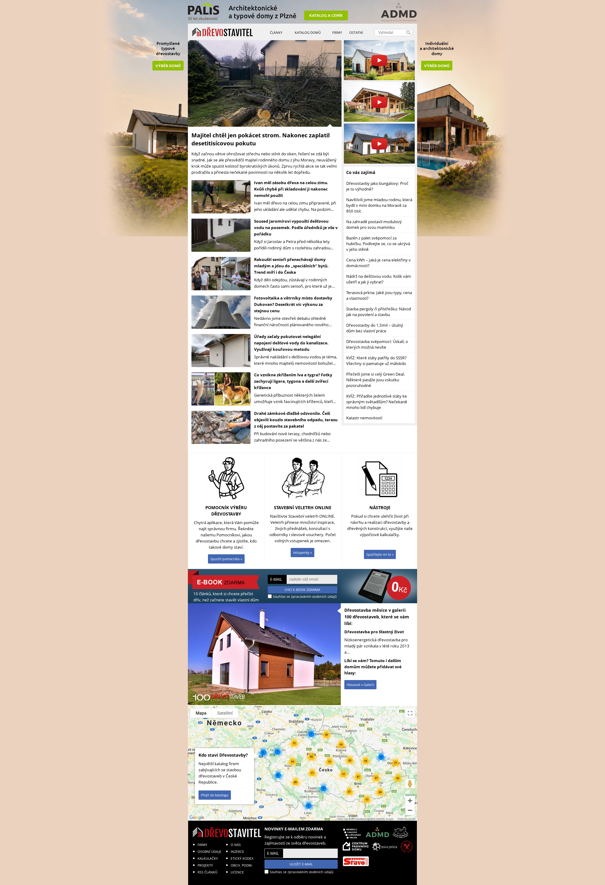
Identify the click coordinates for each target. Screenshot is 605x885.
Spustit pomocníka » (226, 559)
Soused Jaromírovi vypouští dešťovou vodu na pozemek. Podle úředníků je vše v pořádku (296, 227)
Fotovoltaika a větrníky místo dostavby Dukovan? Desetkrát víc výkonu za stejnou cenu (293, 304)
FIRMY (202, 844)
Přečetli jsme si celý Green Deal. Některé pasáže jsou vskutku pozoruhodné (375, 379)
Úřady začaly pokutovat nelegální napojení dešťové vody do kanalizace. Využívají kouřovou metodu (291, 343)
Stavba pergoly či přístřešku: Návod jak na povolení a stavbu (378, 311)
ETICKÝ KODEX (242, 858)
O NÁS (236, 844)
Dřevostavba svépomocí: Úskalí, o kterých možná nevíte (377, 344)
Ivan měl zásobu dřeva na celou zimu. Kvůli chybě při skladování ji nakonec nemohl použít (291, 189)
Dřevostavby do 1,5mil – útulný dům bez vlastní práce (374, 328)
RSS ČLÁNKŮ (207, 872)
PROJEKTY (205, 865)
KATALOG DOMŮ (308, 32)
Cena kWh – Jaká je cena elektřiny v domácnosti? (378, 262)
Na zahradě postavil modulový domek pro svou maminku (374, 224)
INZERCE (237, 851)
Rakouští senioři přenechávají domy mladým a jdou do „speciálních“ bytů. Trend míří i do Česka (291, 266)
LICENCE (237, 872)
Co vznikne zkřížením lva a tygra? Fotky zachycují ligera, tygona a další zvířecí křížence (293, 381)
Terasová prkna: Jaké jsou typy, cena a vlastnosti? (379, 295)
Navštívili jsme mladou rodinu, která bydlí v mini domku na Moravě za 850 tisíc (379, 205)
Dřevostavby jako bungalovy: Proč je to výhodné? (377, 186)
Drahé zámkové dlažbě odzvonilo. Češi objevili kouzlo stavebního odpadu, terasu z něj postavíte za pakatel (295, 420)
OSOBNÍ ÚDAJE (209, 851)
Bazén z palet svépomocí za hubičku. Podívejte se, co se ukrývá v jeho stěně (378, 243)
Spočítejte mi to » (379, 554)
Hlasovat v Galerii (360, 684)
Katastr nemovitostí (364, 418)
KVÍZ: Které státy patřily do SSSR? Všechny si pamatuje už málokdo (376, 360)
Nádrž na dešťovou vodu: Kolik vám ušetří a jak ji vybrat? (378, 279)
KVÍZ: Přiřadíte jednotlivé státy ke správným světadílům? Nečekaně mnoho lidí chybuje (376, 401)
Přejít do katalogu (215, 795)
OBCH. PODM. (242, 865)
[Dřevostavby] (222, 32)
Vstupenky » (302, 552)
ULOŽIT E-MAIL (301, 864)
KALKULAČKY (208, 858)
